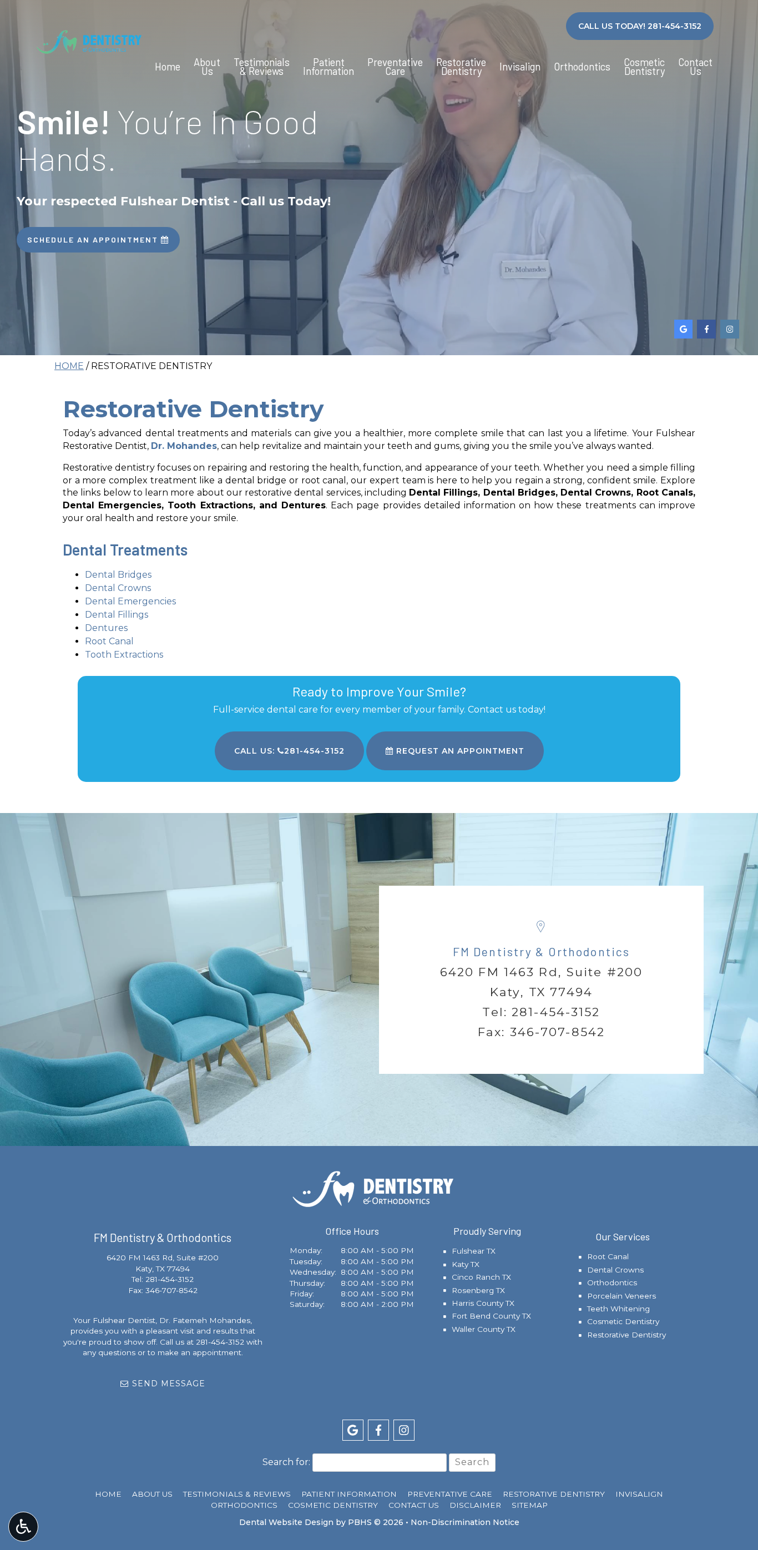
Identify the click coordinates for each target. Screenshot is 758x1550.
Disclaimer (475, 1505)
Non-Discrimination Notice (465, 1522)
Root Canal (109, 641)
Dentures (106, 628)
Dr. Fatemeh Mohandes (204, 1320)
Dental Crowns (118, 588)
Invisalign (519, 66)
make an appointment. (200, 1352)
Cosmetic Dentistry (623, 1321)
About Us (152, 1494)
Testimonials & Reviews (237, 1494)
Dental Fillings (116, 614)
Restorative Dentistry (626, 1334)
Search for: (286, 1462)
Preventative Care (449, 1494)
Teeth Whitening (618, 1308)
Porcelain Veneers (621, 1295)
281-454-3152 (556, 1011)
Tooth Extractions (124, 654)
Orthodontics (582, 66)
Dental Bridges (118, 574)
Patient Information (349, 1494)
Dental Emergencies (130, 601)
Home (167, 66)
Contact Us (413, 1505)
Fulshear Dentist (124, 1320)
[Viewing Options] (23, 1527)
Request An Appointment (458, 751)
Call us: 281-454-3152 (289, 751)
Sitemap (530, 1505)
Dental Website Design (286, 1522)
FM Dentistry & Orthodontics (541, 951)
